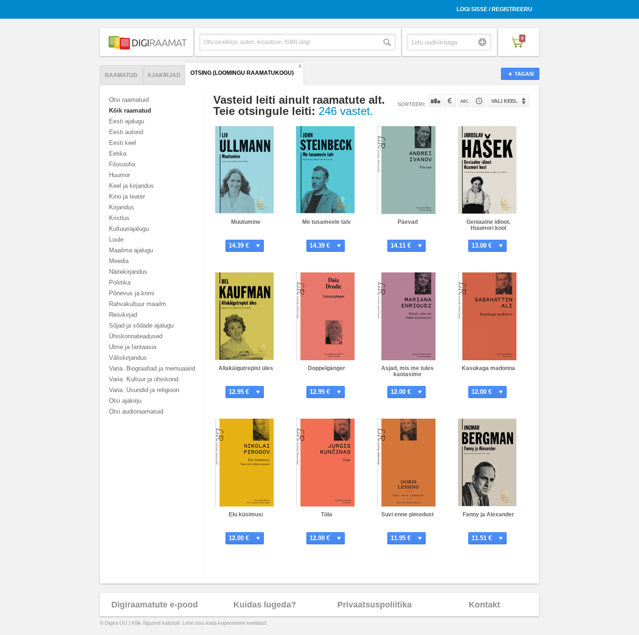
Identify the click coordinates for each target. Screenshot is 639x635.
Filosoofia (122, 164)
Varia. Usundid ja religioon (144, 389)
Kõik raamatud (130, 110)
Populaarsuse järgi (435, 100)
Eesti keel (122, 142)
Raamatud (121, 75)
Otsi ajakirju (125, 400)
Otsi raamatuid (129, 99)
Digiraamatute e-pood (154, 604)
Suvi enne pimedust (407, 514)
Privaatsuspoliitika (374, 604)
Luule (116, 239)
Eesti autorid (126, 132)
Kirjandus (121, 207)
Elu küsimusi (246, 514)
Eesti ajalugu (126, 121)
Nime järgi (464, 100)
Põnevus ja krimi (131, 293)
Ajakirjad (164, 75)
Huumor (119, 174)
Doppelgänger (326, 368)
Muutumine (246, 222)
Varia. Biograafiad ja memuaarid (152, 368)
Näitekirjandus (128, 271)
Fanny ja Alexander (488, 514)
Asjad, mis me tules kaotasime (407, 371)
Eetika (117, 153)
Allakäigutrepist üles (245, 368)
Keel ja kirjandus (131, 185)
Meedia (119, 260)
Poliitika (120, 282)
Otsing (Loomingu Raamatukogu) (242, 73)
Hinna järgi (449, 100)
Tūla (326, 514)
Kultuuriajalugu (129, 228)
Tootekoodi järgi (478, 100)
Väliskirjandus (128, 357)
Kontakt (484, 604)
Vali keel (504, 101)
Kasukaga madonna (488, 368)
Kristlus (119, 217)
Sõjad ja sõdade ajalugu (141, 325)
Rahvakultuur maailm (137, 303)
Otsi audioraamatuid (136, 411)
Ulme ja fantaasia (132, 346)
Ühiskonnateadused (135, 336)
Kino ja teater (127, 196)
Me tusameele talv (326, 222)
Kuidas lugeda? (264, 604)
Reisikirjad (123, 314)
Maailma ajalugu (131, 250)
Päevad (408, 222)
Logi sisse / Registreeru (494, 9)
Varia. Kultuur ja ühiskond (143, 379)
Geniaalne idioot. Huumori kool (488, 225)
